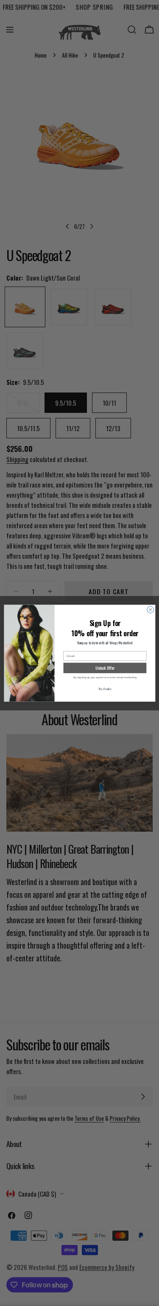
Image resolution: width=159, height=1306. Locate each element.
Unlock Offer (104, 668)
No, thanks (104, 688)
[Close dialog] (150, 609)
